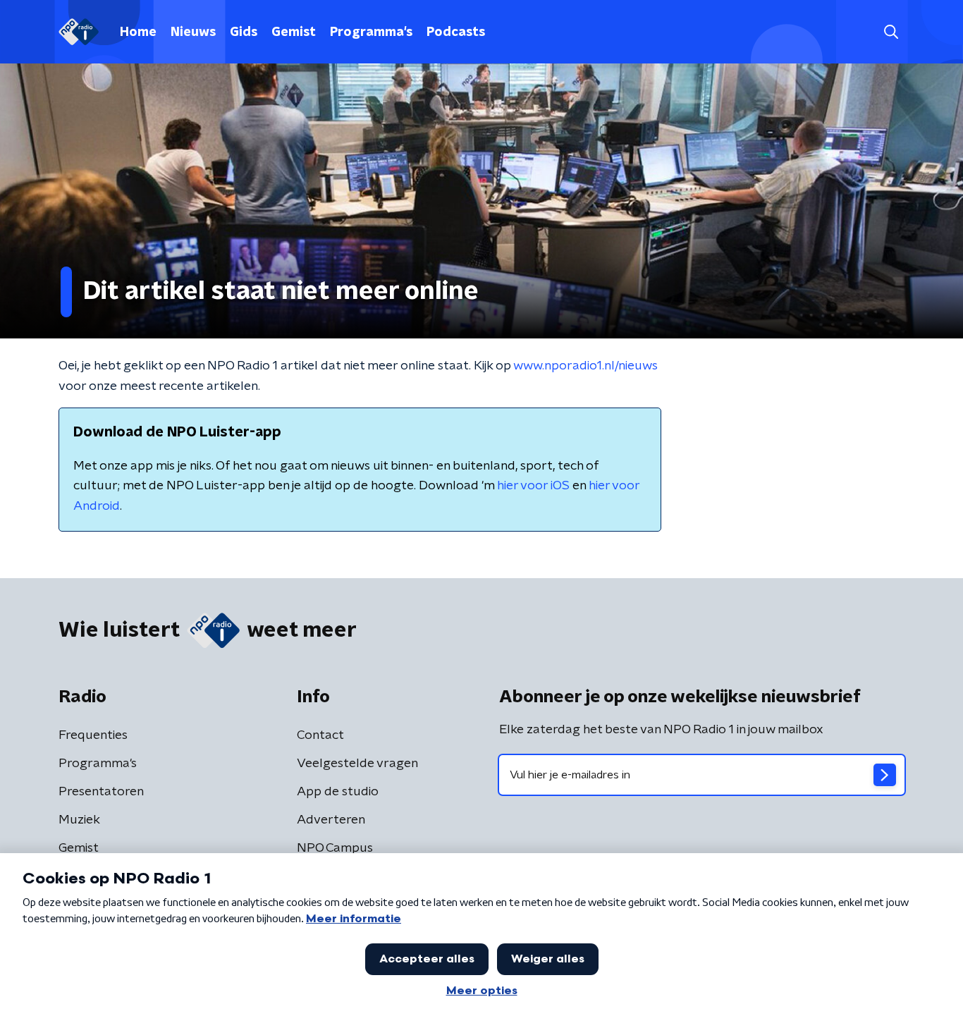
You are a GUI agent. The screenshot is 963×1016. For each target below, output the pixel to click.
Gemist (293, 32)
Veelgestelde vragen (357, 763)
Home (138, 32)
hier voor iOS (533, 485)
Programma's (371, 32)
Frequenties (93, 735)
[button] (890, 32)
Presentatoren (101, 791)
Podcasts (456, 32)
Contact (320, 735)
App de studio (338, 791)
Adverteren (331, 820)
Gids (243, 32)
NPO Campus (335, 848)
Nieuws (193, 32)
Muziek (79, 820)
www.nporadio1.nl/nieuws (585, 366)
